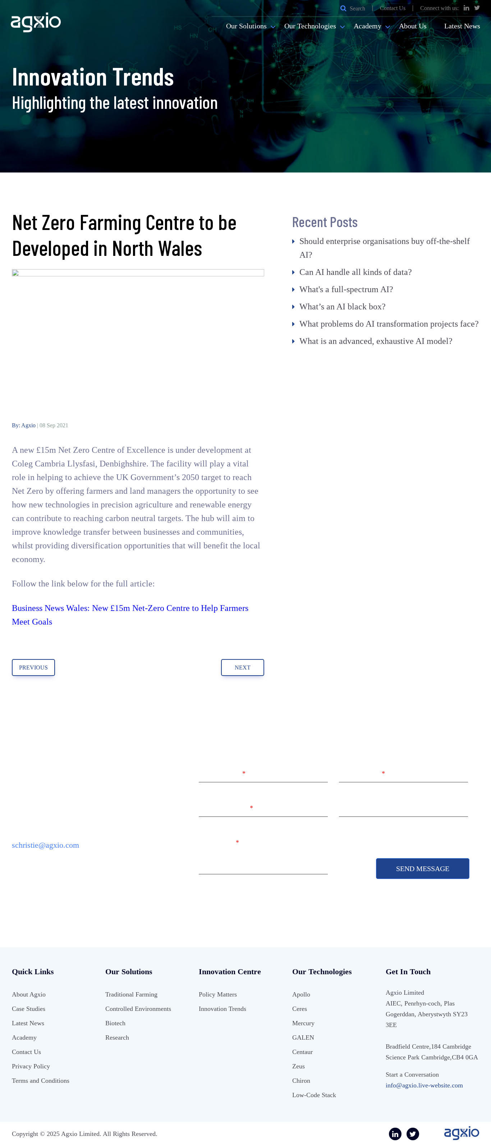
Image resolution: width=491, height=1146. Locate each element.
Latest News (462, 26)
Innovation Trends (222, 1008)
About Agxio (29, 994)
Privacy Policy (31, 1066)
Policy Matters (218, 994)
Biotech (115, 1023)
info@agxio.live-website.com (424, 1085)
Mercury (303, 1023)
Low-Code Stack (314, 1095)
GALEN (303, 1037)
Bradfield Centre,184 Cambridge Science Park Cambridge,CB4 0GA (432, 1052)
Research (117, 1037)
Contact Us (392, 8)
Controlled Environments (138, 1008)
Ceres (299, 1008)
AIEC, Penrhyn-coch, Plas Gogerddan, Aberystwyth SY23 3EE (427, 1014)
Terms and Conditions (40, 1080)
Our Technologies (310, 26)
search (356, 8)
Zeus (298, 1066)
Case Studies (28, 1008)
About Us (413, 26)
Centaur (302, 1051)
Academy (367, 26)
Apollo (301, 994)
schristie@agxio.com (45, 845)
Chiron (301, 1080)
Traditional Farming (131, 994)
